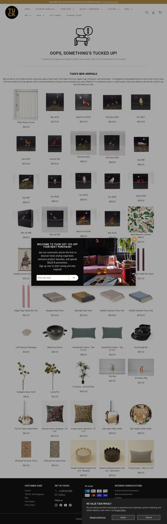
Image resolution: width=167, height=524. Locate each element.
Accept (123, 517)
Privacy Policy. (120, 510)
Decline (149, 517)
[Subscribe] (73, 278)
